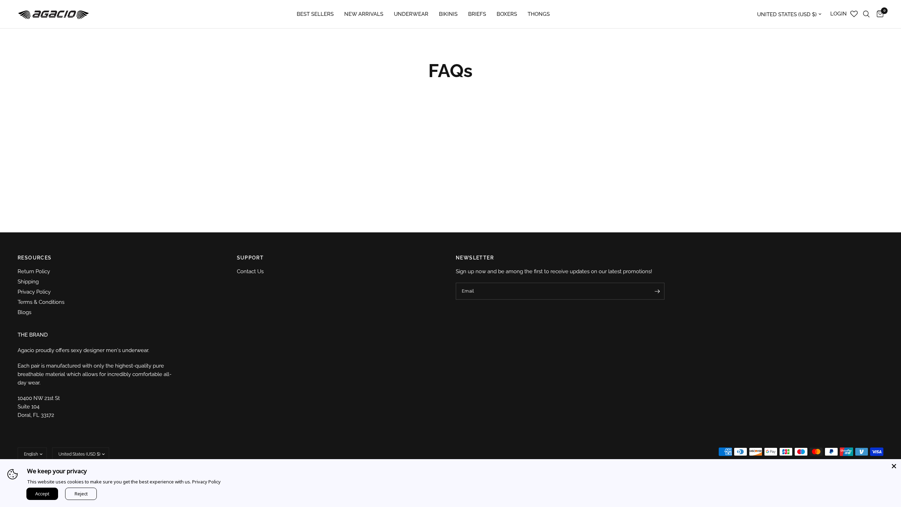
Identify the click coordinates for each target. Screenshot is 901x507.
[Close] (893, 466)
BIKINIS (448, 14)
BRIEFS (477, 14)
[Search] (866, 14)
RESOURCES (35, 257)
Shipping (28, 281)
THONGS (539, 14)
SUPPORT (250, 257)
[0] (878, 14)
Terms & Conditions (41, 302)
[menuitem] (315, 14)
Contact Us (250, 271)
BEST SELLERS (315, 14)
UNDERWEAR (411, 14)
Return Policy (34, 271)
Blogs (24, 312)
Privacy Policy (34, 292)
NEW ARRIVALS (363, 14)
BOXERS (507, 14)
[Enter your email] (657, 291)
